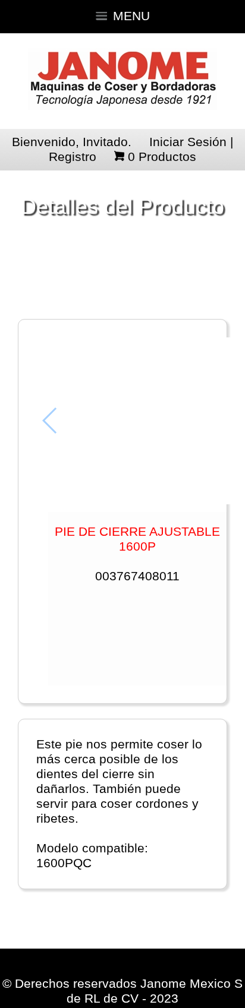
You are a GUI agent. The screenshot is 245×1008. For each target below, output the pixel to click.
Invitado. (107, 142)
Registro (72, 157)
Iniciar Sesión (188, 142)
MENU (131, 16)
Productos (162, 157)
